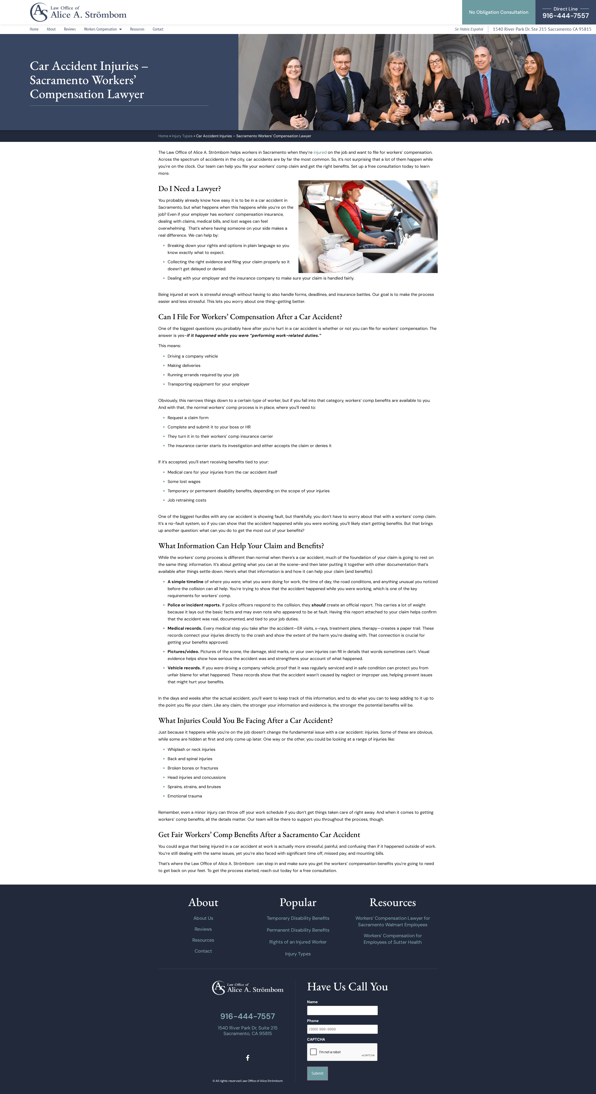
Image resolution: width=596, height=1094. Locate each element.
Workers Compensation (100, 29)
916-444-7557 (247, 1016)
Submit (318, 1073)
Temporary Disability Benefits (298, 918)
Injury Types (182, 135)
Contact (158, 29)
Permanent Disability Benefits (298, 930)
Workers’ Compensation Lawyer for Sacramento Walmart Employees (393, 921)
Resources (137, 29)
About (51, 29)
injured (320, 152)
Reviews (70, 29)
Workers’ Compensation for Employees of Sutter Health (393, 939)
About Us (203, 918)
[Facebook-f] (248, 1058)
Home (34, 29)
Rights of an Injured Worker (298, 942)
